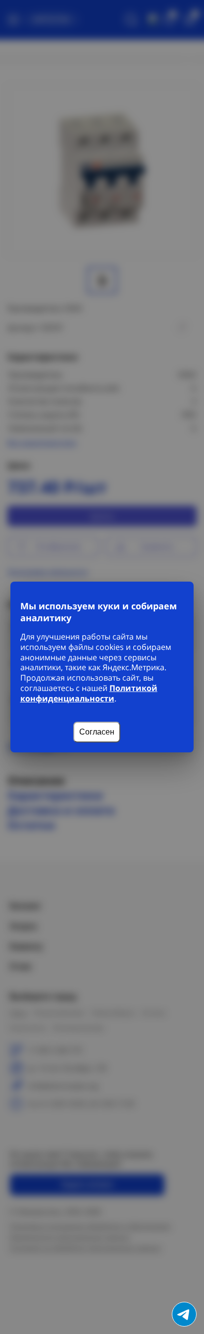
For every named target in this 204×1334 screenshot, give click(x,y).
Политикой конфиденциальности (88, 693)
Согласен (96, 732)
